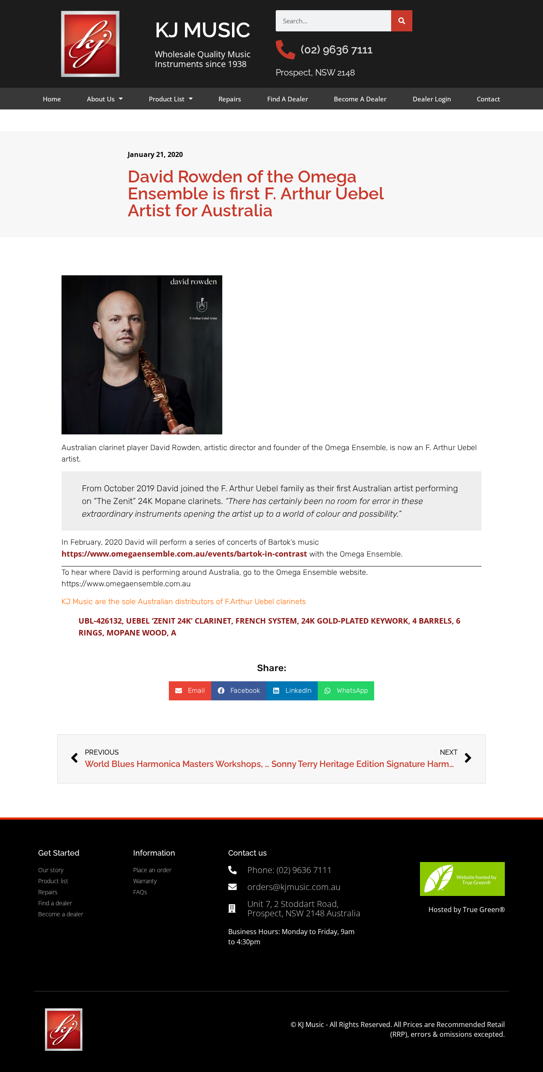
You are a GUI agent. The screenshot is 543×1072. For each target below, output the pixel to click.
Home (52, 99)
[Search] (401, 20)
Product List (167, 99)
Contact (488, 99)
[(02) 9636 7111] (285, 49)
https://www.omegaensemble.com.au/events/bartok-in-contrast (184, 554)
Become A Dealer (360, 99)
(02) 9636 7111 (336, 49)
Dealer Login (432, 99)
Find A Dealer (287, 99)
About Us (101, 99)
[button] (190, 690)
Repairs (229, 99)
